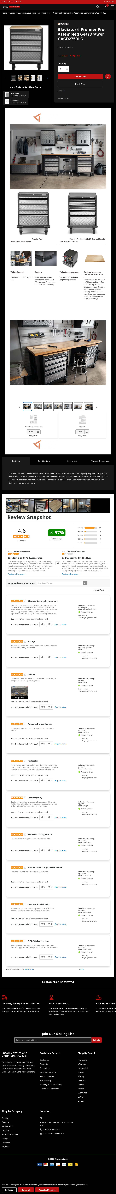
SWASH (81, 1097)
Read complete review (16, 574)
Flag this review (60, 624)
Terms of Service (47, 1076)
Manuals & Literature (100, 461)
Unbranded (83, 1068)
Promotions (45, 1068)
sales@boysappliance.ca (54, 1133)
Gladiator (82, 1080)
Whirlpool (82, 1064)
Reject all (26, 1190)
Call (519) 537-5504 (51, 1129)
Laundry (5, 1130)
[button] (19, 692)
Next (81, 969)
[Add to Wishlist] (108, 76)
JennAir (81, 1072)
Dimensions (72, 461)
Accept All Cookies (47, 1190)
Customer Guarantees (49, 1088)
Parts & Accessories (10, 1134)
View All (81, 1101)
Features (16, 461)
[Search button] (97, 6)
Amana (81, 1084)
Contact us (44, 1060)
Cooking (5, 1118)
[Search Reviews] (85, 583)
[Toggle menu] (112, 6)
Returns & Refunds (48, 1072)
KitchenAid (82, 1060)
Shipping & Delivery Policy (51, 1084)
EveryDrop (82, 1093)
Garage (5, 1138)
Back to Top (29, 969)
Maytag (81, 1076)
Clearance (6, 1142)
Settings (9, 1190)
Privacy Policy (45, 1080)
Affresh (81, 1088)
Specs (44, 461)
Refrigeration (7, 1126)
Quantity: (62, 63)
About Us (44, 1064)
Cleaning (5, 1122)
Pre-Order (6, 1147)
